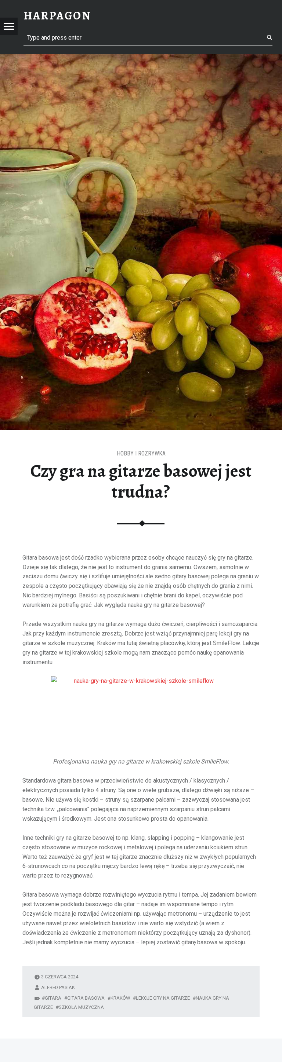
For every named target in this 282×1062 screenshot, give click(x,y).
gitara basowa (86, 998)
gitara (53, 998)
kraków (120, 998)
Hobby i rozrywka (141, 453)
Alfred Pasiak (58, 987)
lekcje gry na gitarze (163, 998)
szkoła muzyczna (81, 1007)
